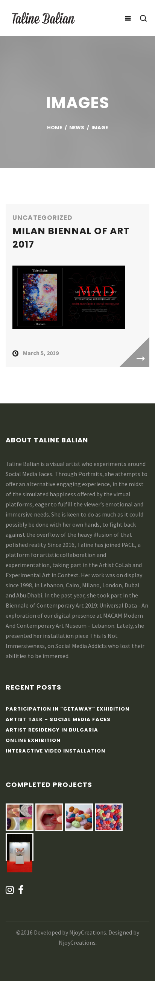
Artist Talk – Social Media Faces (58, 719)
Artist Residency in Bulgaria (52, 729)
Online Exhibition (33, 740)
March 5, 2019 (41, 353)
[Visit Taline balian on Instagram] (10, 891)
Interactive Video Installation (55, 750)
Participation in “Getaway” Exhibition (67, 708)
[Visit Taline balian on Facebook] (21, 891)
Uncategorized (42, 217)
